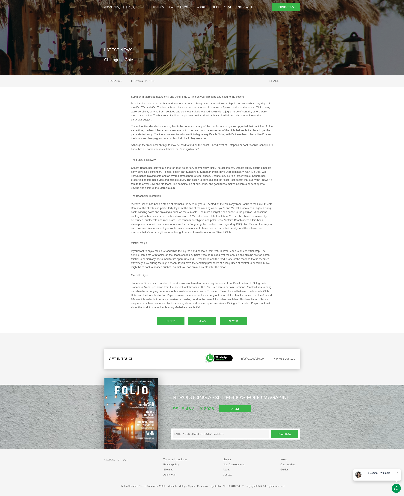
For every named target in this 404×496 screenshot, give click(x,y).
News (202, 321)
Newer (233, 321)
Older (170, 321)
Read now (284, 434)
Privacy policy (171, 464)
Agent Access (247, 7)
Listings (158, 7)
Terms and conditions (175, 459)
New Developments (180, 7)
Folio (215, 7)
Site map (168, 469)
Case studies (287, 464)
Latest (227, 7)
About (201, 7)
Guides (284, 469)
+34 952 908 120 (284, 358)
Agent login (169, 474)
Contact (227, 474)
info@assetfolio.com (253, 358)
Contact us (286, 7)
